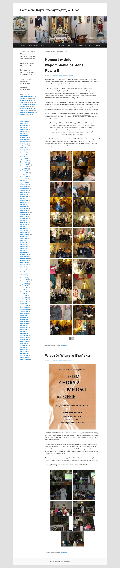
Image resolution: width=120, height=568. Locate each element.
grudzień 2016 (24, 306)
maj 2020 (22, 266)
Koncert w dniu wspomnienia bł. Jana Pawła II (64, 65)
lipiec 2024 (23, 171)
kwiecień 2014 (24, 349)
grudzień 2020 (24, 254)
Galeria (91, 45)
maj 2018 (22, 294)
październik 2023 (25, 188)
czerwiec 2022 (24, 218)
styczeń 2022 (24, 228)
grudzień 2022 (24, 208)
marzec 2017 (23, 304)
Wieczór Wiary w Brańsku (67, 355)
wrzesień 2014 (24, 339)
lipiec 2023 (23, 194)
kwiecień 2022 (24, 222)
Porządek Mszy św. (81, 45)
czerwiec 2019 (24, 288)
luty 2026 (22, 133)
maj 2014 (22, 347)
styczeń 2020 (24, 274)
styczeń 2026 (24, 135)
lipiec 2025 (23, 147)
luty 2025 (22, 157)
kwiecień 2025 (24, 153)
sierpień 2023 (24, 192)
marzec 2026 (23, 131)
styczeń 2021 (24, 252)
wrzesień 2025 (24, 143)
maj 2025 (22, 151)
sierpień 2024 (24, 169)
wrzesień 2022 (24, 214)
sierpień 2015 (24, 323)
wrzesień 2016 (24, 311)
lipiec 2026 (23, 123)
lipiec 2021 (23, 240)
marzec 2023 (23, 202)
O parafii (61, 45)
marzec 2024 (23, 179)
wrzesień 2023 (24, 190)
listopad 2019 (24, 278)
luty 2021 (22, 250)
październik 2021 (25, 234)
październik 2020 (25, 258)
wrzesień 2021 (24, 236)
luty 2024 (22, 181)
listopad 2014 (24, 337)
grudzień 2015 (24, 319)
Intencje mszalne (51, 45)
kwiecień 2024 (24, 177)
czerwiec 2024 (24, 173)
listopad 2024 (24, 163)
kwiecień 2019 (24, 292)
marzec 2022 (23, 224)
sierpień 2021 (24, 238)
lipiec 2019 (23, 286)
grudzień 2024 (24, 161)
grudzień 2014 (24, 335)
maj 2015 (22, 325)
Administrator (71, 360)
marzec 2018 (23, 296)
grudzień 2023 (24, 185)
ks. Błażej (70, 75)
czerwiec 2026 (24, 125)
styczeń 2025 (24, 159)
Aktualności (64, 345)
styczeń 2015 (24, 333)
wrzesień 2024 (24, 167)
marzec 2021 (23, 248)
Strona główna (22, 45)
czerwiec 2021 (24, 242)
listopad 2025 (24, 139)
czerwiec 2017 (24, 300)
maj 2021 (22, 244)
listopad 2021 (24, 232)
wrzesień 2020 (24, 260)
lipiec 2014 (23, 343)
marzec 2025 (23, 155)
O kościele (70, 45)
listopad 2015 (24, 321)
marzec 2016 (23, 315)
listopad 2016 (24, 308)
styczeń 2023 (24, 206)
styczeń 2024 (24, 183)
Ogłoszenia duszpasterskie (36, 45)
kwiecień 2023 (24, 200)
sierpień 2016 (24, 313)
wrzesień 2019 (24, 282)
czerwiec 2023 (24, 196)
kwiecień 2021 (24, 246)
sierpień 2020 (24, 262)
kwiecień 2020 (24, 268)
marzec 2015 (23, 329)
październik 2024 (25, 165)
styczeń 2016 (24, 317)
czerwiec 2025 (24, 149)
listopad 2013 (24, 357)
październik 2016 (25, 310)
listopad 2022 (24, 210)
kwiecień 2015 (24, 327)
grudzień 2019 (24, 276)
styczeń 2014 (24, 353)
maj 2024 (22, 175)
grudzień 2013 (24, 355)
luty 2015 (22, 331)
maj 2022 (22, 220)
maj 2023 (22, 198)
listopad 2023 (24, 187)
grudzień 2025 (24, 137)
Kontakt (98, 45)
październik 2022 (25, 212)
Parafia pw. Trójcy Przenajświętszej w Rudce (49, 10)
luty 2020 (22, 272)
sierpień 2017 (24, 298)
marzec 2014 (23, 351)
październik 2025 (25, 141)
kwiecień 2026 (24, 129)
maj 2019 (22, 290)
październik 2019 (25, 280)
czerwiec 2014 (24, 345)
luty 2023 (22, 204)
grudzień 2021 (24, 230)
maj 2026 (22, 127)
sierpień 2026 (24, 121)
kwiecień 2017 (24, 302)
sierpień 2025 (24, 145)
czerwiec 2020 (24, 264)
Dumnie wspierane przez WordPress (60, 561)
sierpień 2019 (24, 284)
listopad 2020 (24, 256)
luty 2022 (22, 226)
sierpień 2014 (24, 341)
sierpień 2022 (24, 216)
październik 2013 (25, 359)
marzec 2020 (23, 270)
